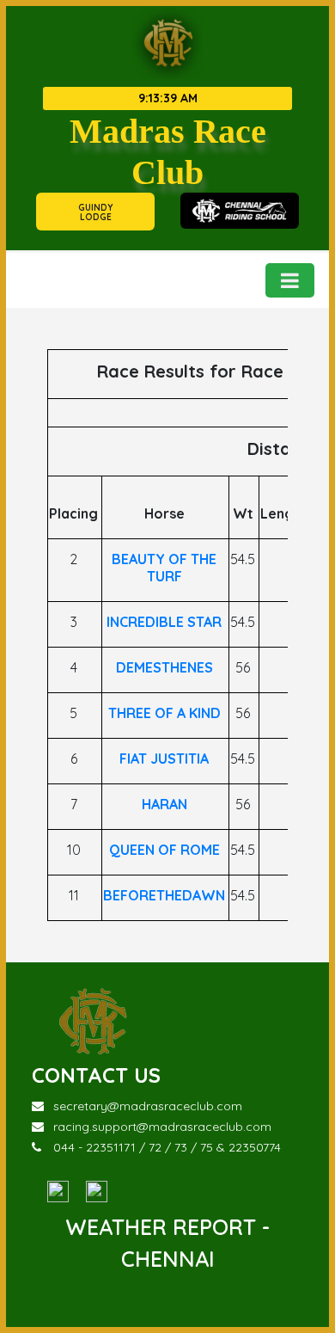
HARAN (164, 804)
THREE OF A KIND (164, 713)
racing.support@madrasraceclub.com (162, 1126)
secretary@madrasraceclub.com (147, 1106)
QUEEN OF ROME (164, 849)
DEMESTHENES (164, 667)
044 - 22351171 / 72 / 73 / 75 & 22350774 (167, 1147)
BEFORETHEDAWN (164, 895)
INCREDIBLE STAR (164, 621)
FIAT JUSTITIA (164, 758)
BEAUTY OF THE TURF (164, 567)
